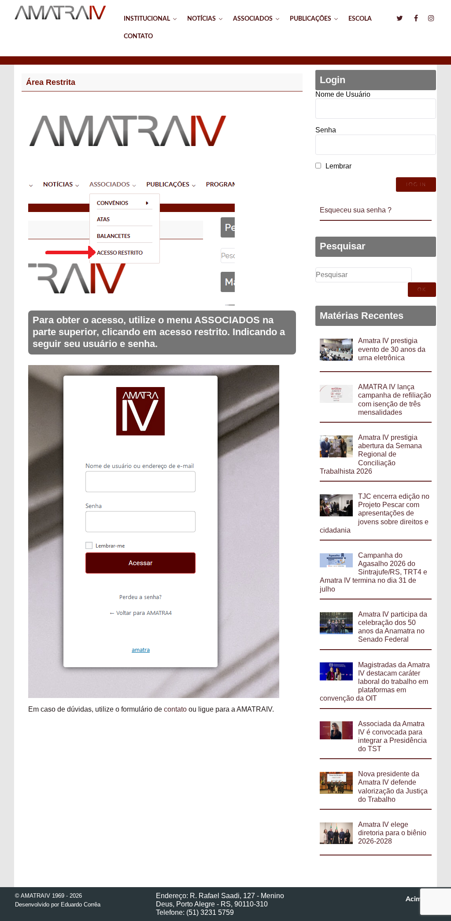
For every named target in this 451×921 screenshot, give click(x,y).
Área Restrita (50, 82)
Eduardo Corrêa (80, 904)
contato (175, 709)
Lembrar (338, 166)
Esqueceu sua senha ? (356, 210)
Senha (325, 130)
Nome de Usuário (342, 94)
